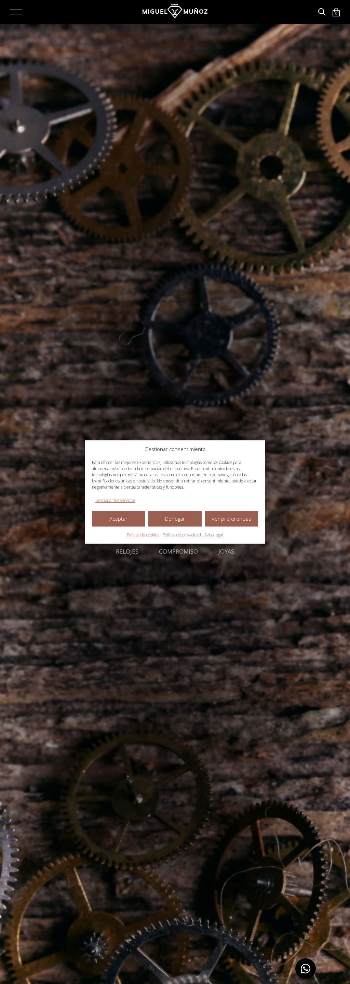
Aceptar (118, 518)
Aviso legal (213, 535)
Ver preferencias (231, 518)
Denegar (175, 518)
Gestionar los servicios (115, 500)
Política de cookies (143, 535)
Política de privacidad (182, 535)
